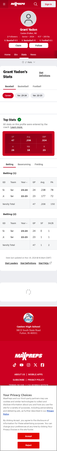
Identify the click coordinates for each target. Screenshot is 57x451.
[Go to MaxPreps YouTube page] (21, 365)
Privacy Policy (36, 379)
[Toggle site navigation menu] (4, 4)
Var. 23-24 (22, 95)
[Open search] (36, 4)
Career (8, 95)
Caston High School (28, 326)
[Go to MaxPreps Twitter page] (35, 365)
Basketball (23, 86)
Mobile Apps (35, 374)
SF (42, 223)
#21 (11, 40)
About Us (19, 374)
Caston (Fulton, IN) (28, 33)
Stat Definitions (44, 74)
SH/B (50, 223)
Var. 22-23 (37, 95)
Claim (18, 45)
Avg (42, 182)
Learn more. (16, 127)
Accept (28, 436)
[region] (28, 418)
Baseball (9, 86)
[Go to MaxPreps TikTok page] (14, 365)
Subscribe (19, 379)
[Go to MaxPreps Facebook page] (42, 365)
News (33, 54)
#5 (29, 40)
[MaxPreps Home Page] (23, 62)
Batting (9, 164)
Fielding (39, 164)
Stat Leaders (11, 263)
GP (34, 182)
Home (7, 54)
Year (23, 182)
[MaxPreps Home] (18, 4)
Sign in (48, 4)
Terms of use (16, 385)
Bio (16, 54)
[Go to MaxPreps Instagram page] (28, 365)
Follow (38, 45)
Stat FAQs (44, 263)
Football (37, 86)
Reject (28, 445)
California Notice (38, 385)
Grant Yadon (28, 29)
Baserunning (24, 164)
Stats (24, 54)
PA (52, 182)
